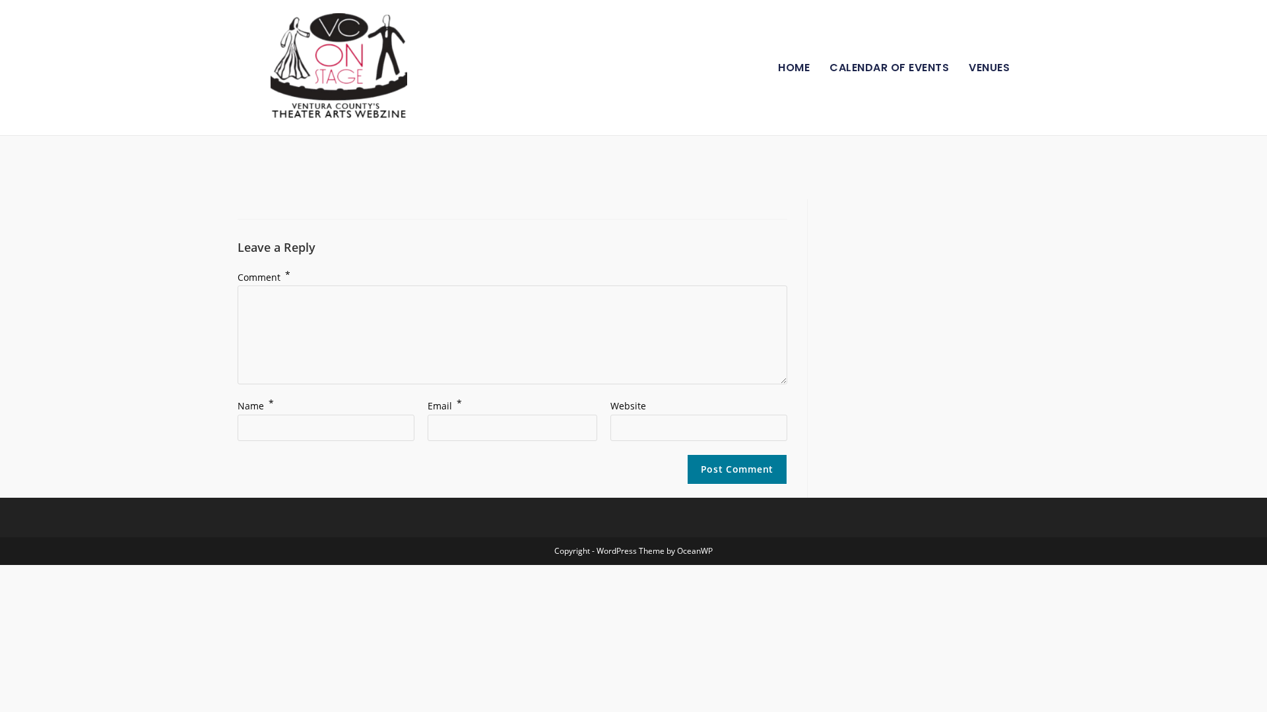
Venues (989, 67)
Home (794, 67)
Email (445, 406)
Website (628, 406)
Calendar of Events (889, 67)
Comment (264, 277)
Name (256, 406)
